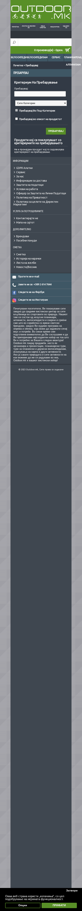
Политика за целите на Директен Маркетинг (35, 203)
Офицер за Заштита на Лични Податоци (41, 193)
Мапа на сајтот (25, 222)
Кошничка (54, 27)
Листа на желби (26, 262)
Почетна (15, 27)
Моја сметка (43, 26)
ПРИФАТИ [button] (59, 905)
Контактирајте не (27, 218)
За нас (20, 176)
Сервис (56, 57)
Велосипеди (19, 57)
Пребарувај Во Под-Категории (37, 110)
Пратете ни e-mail (28, 276)
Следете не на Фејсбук (31, 292)
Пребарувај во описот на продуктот (40, 119)
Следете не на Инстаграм (33, 299)
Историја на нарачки (28, 258)
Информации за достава (31, 180)
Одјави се (66, 26)
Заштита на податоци (29, 184)
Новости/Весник (26, 267)
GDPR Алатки (24, 167)
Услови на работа (27, 189)
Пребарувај (32, 65)
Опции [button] (22, 905)
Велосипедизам (37, 57)
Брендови (22, 236)
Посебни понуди (26, 240)
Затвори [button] (72, 890)
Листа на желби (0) (28, 26)
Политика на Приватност (31, 197)
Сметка (21, 254)
